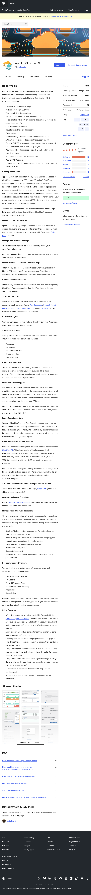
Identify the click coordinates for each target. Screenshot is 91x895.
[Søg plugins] (26, 24)
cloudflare (84, 120)
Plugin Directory (8, 10)
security (81, 129)
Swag (72, 849)
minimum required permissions (17, 618)
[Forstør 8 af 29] (36, 693)
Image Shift (41, 489)
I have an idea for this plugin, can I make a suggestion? (24, 797)
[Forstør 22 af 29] (55, 728)
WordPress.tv (53, 849)
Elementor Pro (8, 308)
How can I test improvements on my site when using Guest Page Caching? (17, 768)
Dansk (10, 878)
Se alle (86, 176)
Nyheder (5, 841)
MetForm (30, 308)
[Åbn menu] (87, 3)
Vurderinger (20, 77)
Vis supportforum (70, 203)
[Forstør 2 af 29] (17, 712)
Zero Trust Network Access (19, 502)
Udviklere (50, 845)
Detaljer (8, 77)
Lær (48, 837)
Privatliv (5, 849)
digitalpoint (21, 67)
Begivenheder (74, 841)
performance (83, 124)
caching (76, 120)
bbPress (6, 865)
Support (85, 77)
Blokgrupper (29, 849)
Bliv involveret (74, 837)
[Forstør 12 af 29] (36, 746)
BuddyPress (8, 868)
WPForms (44, 308)
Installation (34, 77)
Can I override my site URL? (13, 790)
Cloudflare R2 (7, 450)
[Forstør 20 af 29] (55, 693)
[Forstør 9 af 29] (36, 700)
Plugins (27, 845)
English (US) (84, 115)
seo (86, 129)
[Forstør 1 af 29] (17, 693)
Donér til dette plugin (71, 224)
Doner (72, 845)
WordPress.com (9, 857)
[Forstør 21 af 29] (55, 708)
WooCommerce (36, 305)
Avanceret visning (70, 135)
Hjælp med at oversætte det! (62, 16)
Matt (5, 861)
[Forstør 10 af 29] (36, 709)
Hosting (5, 845)
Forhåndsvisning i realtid (77, 65)
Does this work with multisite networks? (18, 776)
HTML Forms (20, 308)
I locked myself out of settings (14, 783)
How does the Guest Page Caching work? (19, 761)
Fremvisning (29, 837)
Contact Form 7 (49, 305)
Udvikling (48, 77)
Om (3, 837)
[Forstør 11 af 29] (36, 728)
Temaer (27, 841)
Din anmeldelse (69, 176)
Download (59, 65)
